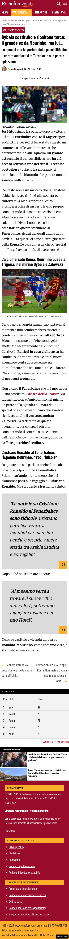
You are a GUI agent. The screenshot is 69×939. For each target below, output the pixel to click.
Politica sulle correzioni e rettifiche (27, 895)
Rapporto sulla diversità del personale (29, 914)
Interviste (40, 12)
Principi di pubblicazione (22, 866)
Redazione (14, 859)
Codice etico (15, 901)
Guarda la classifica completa (56, 741)
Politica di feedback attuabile (24, 872)
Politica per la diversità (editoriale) (27, 908)
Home (4, 20)
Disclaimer (14, 853)
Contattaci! (10, 831)
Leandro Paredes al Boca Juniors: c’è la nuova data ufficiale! (17, 670)
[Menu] (65, 3)
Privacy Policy (16, 847)
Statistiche (59, 12)
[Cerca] (58, 3)
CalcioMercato (21, 12)
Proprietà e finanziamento (23, 888)
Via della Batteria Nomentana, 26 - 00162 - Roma (27, 935)
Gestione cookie (62, 936)
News (5, 12)
